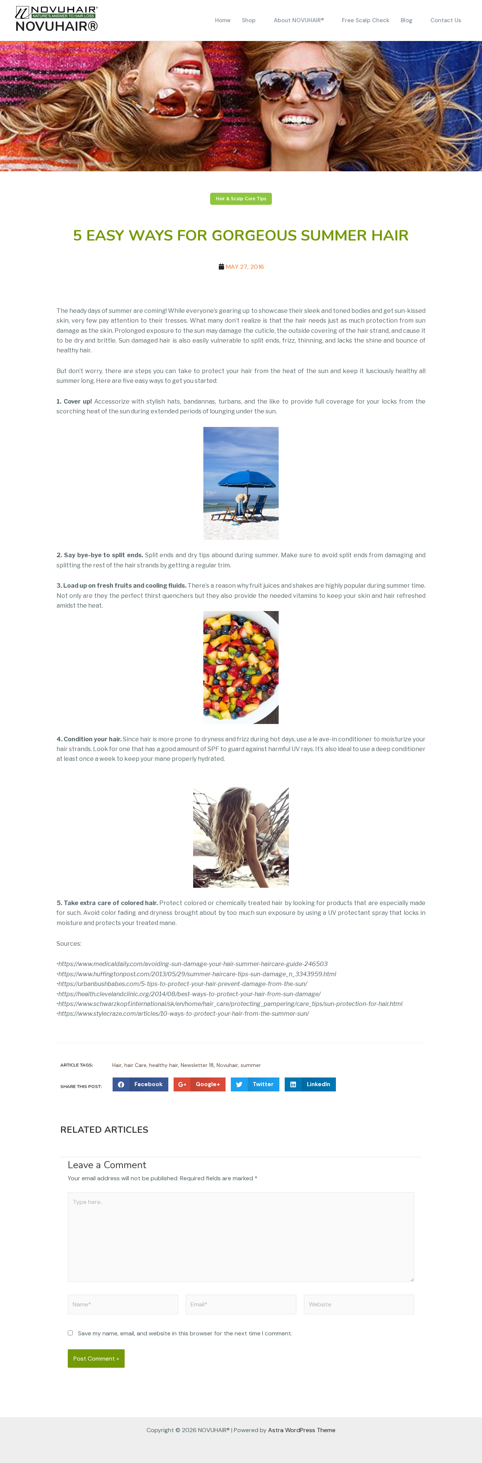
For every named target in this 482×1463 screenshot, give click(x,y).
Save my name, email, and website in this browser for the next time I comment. (185, 1333)
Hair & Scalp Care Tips (241, 199)
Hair (117, 1065)
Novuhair (227, 1065)
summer (251, 1065)
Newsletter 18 (197, 1065)
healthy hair (163, 1065)
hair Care (135, 1065)
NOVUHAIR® (56, 26)
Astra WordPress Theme (302, 1430)
